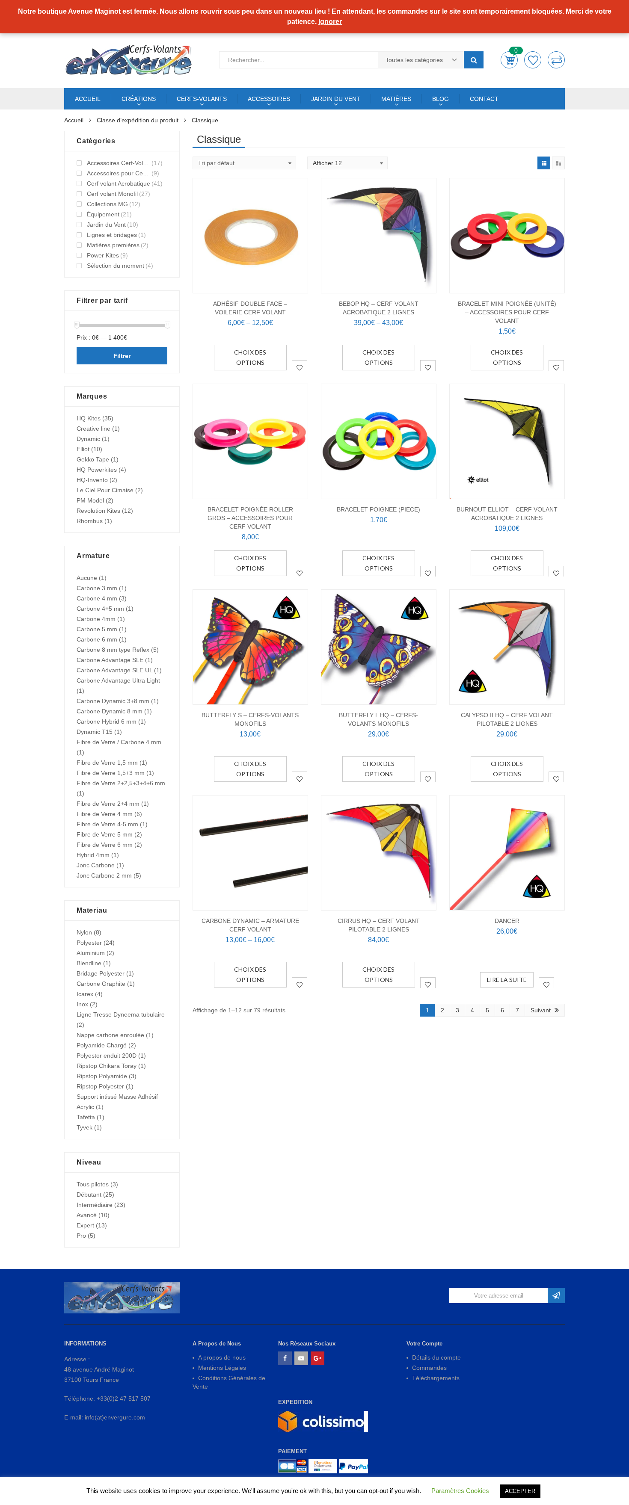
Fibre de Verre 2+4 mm (108, 803)
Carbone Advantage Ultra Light (118, 680)
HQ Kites (89, 418)
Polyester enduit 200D (106, 1055)
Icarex (85, 994)
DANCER (507, 920)
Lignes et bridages (112, 234)
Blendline (89, 963)
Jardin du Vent (106, 224)
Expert (85, 1225)
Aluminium (91, 952)
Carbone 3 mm (97, 588)
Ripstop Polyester (100, 1086)
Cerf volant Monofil (112, 193)
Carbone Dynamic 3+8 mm (113, 701)
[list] (558, 163)
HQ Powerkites (97, 469)
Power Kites (103, 255)
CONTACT (484, 98)
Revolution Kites (98, 510)
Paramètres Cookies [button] (460, 1490)
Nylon (84, 932)
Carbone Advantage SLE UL (114, 670)
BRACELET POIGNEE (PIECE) (378, 509)
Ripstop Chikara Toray (106, 1065)
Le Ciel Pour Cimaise (105, 490)
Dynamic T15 (95, 731)
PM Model (90, 500)
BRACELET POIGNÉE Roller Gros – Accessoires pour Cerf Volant (250, 518)
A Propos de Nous (217, 1343)
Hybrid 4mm (93, 855)
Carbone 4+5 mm (100, 608)
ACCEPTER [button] (520, 1491)
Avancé (87, 1215)
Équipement (103, 214)
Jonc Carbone (96, 865)
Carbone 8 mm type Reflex (113, 649)
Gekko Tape (93, 459)
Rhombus (90, 520)
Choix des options (250, 357)
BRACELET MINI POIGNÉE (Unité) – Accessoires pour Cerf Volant (507, 312)
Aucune (87, 577)
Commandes (429, 1367)
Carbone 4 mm (97, 598)
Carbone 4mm (96, 618)
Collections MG (107, 204)
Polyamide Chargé (102, 1045)
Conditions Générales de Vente (229, 1382)
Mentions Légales (222, 1367)
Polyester (89, 942)
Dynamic (88, 438)
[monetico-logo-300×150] (323, 1466)
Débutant (89, 1194)
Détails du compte (436, 1357)
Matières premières (113, 245)
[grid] (543, 163)
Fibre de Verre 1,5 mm (107, 762)
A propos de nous (222, 1357)
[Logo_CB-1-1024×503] (292, 1466)
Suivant (541, 1010)
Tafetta (86, 1117)
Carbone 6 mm (97, 639)
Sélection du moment (115, 265)
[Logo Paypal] (353, 1466)
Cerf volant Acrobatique (118, 183)
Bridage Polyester (101, 973)
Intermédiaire (95, 1204)
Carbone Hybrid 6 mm (106, 721)
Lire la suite (507, 979)
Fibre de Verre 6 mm (105, 844)
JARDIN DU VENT (335, 98)
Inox (82, 1004)
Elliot (83, 449)
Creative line (93, 428)
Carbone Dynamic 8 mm (109, 711)
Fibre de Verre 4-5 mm (107, 824)
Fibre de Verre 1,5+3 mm (111, 772)
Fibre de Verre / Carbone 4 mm (119, 742)
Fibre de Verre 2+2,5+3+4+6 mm (121, 783)
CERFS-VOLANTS (202, 98)
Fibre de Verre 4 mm (105, 813)
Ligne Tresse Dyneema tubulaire (121, 1014)
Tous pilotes (93, 1184)
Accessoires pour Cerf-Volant (118, 173)
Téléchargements (436, 1378)
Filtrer (122, 355)
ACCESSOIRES (269, 98)
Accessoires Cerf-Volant (118, 163)
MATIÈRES (396, 98)
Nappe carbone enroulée (110, 1035)
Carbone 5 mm (97, 629)
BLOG (440, 98)
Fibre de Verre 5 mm (105, 834)
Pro (81, 1235)
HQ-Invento (92, 479)
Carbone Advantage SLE (110, 659)
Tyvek (84, 1127)
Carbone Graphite (101, 983)
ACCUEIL (88, 98)
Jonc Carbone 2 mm (104, 875)
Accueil (73, 120)
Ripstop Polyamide (102, 1076)
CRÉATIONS (139, 98)
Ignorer (330, 21)
